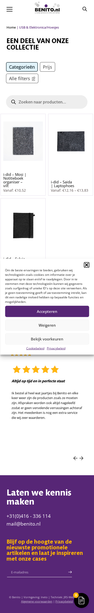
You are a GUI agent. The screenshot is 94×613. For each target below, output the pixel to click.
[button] (86, 264)
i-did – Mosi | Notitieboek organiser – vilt (14, 180)
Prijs (47, 67)
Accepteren (47, 311)
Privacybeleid (56, 348)
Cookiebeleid (35, 348)
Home (11, 27)
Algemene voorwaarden (36, 601)
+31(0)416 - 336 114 (29, 516)
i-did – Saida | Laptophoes (62, 183)
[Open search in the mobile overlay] (84, 9)
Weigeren (47, 325)
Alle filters (19, 78)
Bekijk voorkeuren (47, 338)
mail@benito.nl (24, 524)
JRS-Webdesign (73, 597)
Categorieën (22, 67)
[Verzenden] (70, 572)
